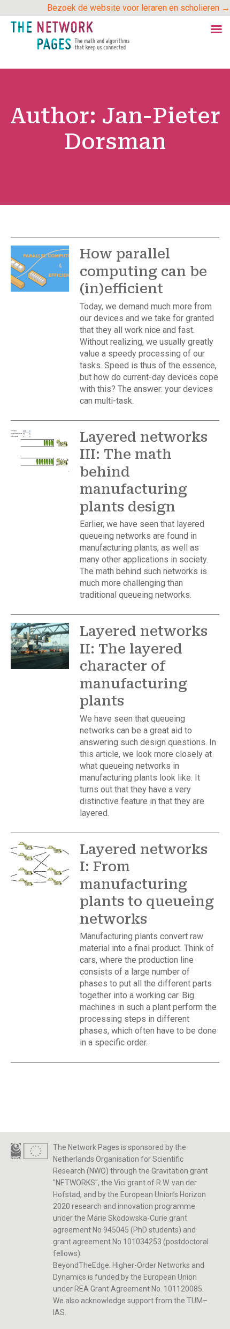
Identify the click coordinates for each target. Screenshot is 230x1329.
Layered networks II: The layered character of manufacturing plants (144, 666)
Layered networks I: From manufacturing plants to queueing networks (147, 884)
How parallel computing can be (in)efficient (143, 271)
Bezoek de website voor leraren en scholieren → (138, 8)
